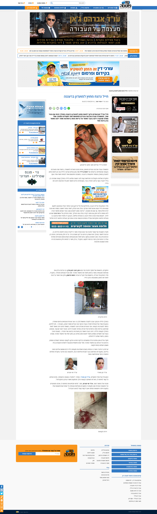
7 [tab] (33, 227)
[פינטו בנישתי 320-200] (125, 164)
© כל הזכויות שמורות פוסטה (134, 511)
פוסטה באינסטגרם (132, 467)
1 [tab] (45, 227)
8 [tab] (31, 227)
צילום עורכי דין (34, 159)
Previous (23, 166)
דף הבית (136, 91)
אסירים (36, 139)
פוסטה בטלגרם (132, 471)
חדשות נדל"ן (85, 8)
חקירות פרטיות (34, 150)
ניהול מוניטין (106, 480)
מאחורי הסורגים (90, 463)
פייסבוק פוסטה (132, 450)
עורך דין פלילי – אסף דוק (134, 498)
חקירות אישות (34, 151)
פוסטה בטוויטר (133, 463)
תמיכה (25, 129)
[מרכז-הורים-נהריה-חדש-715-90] (79, 228)
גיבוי (29, 129)
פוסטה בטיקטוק (132, 458)
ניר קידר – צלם (34, 158)
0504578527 (34, 163)
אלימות (130, 91)
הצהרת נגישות (105, 472)
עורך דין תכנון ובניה (136, 493)
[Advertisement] (78, 256)
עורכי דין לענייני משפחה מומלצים (132, 483)
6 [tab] (35, 227)
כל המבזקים (133, 51)
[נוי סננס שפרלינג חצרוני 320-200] (32, 178)
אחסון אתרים (34, 128)
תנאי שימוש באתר (104, 477)
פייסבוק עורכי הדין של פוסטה (128, 454)
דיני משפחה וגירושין (104, 455)
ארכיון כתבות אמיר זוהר (88, 455)
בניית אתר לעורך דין (23, 512)
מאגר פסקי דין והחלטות (135, 501)
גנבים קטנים (91, 458)
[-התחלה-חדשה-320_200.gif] (32, 109)
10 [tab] (28, 227)
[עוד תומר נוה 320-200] (125, 124)
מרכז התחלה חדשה (32, 138)
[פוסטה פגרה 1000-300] (78, 73)
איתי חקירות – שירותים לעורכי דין (29, 147)
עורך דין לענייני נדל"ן (135, 488)
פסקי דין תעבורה (104, 463)
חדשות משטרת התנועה (103, 460)
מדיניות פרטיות (105, 475)
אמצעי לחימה (90, 453)
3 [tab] (41, 227)
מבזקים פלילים (105, 450)
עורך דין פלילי (137, 496)
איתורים (28, 151)
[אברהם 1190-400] (78, 28)
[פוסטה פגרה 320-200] (95, 202)
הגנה (32, 129)
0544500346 (34, 143)
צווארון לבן (133, 56)
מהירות (36, 129)
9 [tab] (30, 227)
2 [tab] (43, 227)
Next (19, 166)
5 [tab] (37, 227)
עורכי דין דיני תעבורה (135, 485)
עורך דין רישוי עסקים (135, 491)
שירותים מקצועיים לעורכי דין (30, 160)
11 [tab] (26, 227)
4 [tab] (39, 227)
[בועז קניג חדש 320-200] (125, 104)
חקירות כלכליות (26, 150)
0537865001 (34, 153)
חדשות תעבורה (105, 458)
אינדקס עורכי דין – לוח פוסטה (133, 480)
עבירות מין (31, 139)
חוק (93, 460)
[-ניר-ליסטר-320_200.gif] (125, 144)
